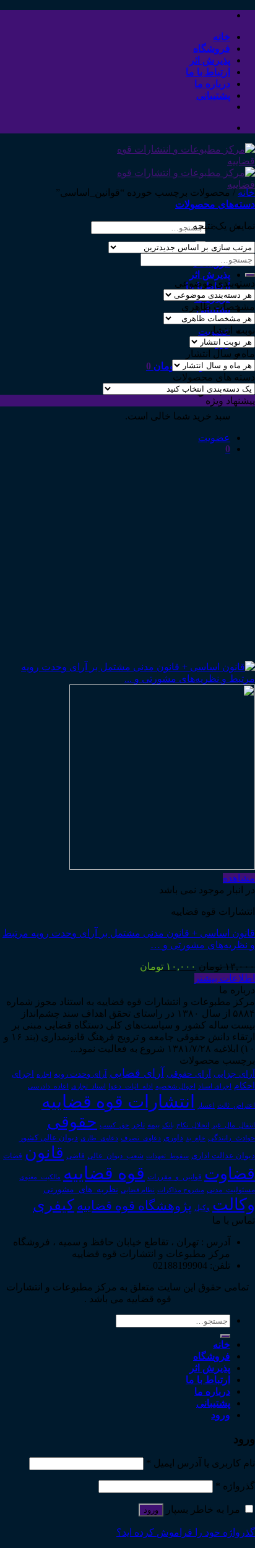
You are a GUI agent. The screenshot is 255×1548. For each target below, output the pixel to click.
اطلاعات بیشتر (224, 978)
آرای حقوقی (188, 1074)
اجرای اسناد (214, 1086)
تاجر (138, 1125)
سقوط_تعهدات (167, 1155)
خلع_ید (195, 1138)
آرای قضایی (137, 1073)
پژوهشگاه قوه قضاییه (134, 1205)
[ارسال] (250, 275)
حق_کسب (114, 1125)
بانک (168, 1125)
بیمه (153, 1125)
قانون (44, 1152)
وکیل (202, 1207)
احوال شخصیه (175, 1086)
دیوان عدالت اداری (223, 1155)
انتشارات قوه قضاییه (118, 1101)
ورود (151, 1510)
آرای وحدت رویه (80, 1074)
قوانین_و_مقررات (174, 1176)
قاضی (75, 1156)
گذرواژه (235, 1486)
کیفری (53, 1204)
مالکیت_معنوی (40, 1176)
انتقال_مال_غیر (233, 1125)
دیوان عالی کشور (48, 1138)
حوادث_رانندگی (231, 1138)
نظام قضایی (138, 1189)
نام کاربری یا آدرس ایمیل (200, 1463)
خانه (221, 37)
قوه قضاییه (104, 1173)
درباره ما (212, 83)
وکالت (233, 1204)
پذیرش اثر (209, 60)
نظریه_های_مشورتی (80, 1189)
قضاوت (229, 1173)
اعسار (206, 1105)
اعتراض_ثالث (236, 1105)
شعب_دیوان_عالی (115, 1155)
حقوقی (72, 1122)
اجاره (44, 1074)
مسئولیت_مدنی (231, 1189)
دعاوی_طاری (99, 1138)
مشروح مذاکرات (180, 1190)
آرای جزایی (234, 1074)
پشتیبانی (213, 95)
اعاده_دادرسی (48, 1086)
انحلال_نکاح (192, 1125)
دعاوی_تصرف (141, 1138)
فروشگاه (211, 48)
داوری (173, 1138)
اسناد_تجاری (88, 1086)
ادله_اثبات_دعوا (130, 1086)
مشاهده (239, 878)
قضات (12, 1156)
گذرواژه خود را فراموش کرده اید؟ (185, 1532)
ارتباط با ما (208, 72)
